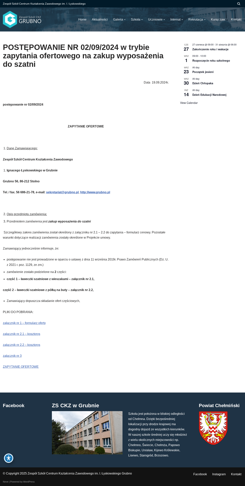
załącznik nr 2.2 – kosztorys (21, 344)
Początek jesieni (203, 72)
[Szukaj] (238, 3)
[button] (125, 19)
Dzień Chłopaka (202, 83)
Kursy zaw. (218, 19)
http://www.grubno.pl (95, 192)
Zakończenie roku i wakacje (210, 49)
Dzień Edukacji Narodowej (209, 95)
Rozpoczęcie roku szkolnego (211, 60)
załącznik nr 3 (12, 355)
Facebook (200, 474)
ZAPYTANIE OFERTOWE (21, 366)
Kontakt (236, 474)
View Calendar (189, 103)
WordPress (29, 481)
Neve (5, 481)
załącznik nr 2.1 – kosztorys (21, 334)
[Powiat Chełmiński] (213, 444)
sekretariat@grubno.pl (62, 192)
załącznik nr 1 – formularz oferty (24, 323)
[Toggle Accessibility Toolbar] (8, 458)
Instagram (219, 474)
